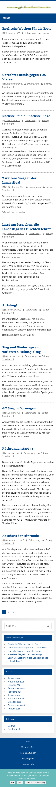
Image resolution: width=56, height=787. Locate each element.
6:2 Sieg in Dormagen (19, 408)
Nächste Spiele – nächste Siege (26, 116)
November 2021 (16, 681)
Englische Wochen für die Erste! (27, 28)
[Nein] (52, 777)
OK (12, 782)
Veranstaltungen (28, 753)
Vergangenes (28, 759)
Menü (6, 18)
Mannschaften (28, 747)
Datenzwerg (30, 33)
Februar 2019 (14, 691)
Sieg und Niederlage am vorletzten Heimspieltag (21, 349)
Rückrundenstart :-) (17, 448)
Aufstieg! (9, 305)
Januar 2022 (14, 678)
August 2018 (14, 708)
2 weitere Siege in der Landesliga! (19, 180)
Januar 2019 (14, 695)
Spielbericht (8, 87)
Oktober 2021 (14, 685)
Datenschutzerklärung (35, 782)
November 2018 (16, 698)
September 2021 (16, 688)
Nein (20, 782)
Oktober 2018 (15, 702)
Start (28, 742)
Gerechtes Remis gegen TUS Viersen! (27, 647)
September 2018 (16, 705)
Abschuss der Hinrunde (20, 535)
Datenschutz (28, 764)
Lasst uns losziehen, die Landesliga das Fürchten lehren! (27, 226)
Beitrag (45, 33)
